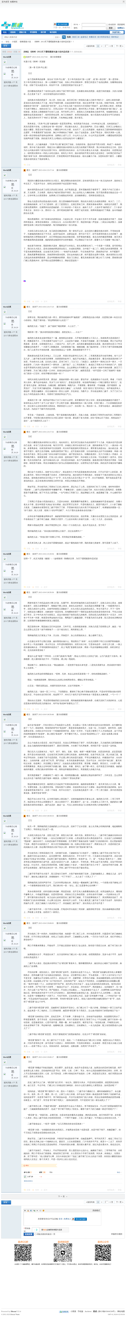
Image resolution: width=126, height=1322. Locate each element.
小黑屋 (73, 1311)
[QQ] (64, 1311)
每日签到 (53, 32)
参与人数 (27, 1172)
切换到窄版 (123, 2)
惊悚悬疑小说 (25, 42)
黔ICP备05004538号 (106, 1311)
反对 (45, 301)
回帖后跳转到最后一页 (46, 1234)
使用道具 (111, 165)
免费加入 (121, 28)
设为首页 (5, 2)
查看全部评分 (28, 1181)
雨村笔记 (115, 37)
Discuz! (14, 1311)
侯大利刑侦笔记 (103, 37)
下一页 (119, 46)
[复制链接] (78, 52)
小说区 (14, 42)
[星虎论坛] (12, 28)
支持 (37, 301)
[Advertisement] (63, 12)
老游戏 (13, 32)
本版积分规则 (116, 1234)
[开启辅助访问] (121, 2)
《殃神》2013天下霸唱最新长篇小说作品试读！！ (53, 42)
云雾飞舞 (30, 1176)
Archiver (88, 1311)
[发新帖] (6, 46)
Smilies (43, 1210)
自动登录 (112, 25)
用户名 (76, 24)
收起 (118, 1172)
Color (28, 1210)
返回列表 (91, 46)
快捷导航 (116, 32)
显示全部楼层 (55, 57)
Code (40, 1210)
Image (31, 1210)
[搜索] (63, 37)
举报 (119, 165)
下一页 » (63, 1196)
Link (34, 1210)
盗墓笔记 (84, 37)
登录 (60, 1219)
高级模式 (96, 1210)
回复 (28, 165)
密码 (75, 28)
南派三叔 (76, 37)
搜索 (57, 37)
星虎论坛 (2, 41)
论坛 (5, 32)
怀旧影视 (33, 32)
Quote (37, 1210)
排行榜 (43, 32)
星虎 (95, 1311)
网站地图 (121, 1311)
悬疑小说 (22, 32)
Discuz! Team (14, 1314)
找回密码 (121, 25)
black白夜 (7, 57)
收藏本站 (13, 2)
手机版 (80, 1311)
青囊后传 (92, 37)
